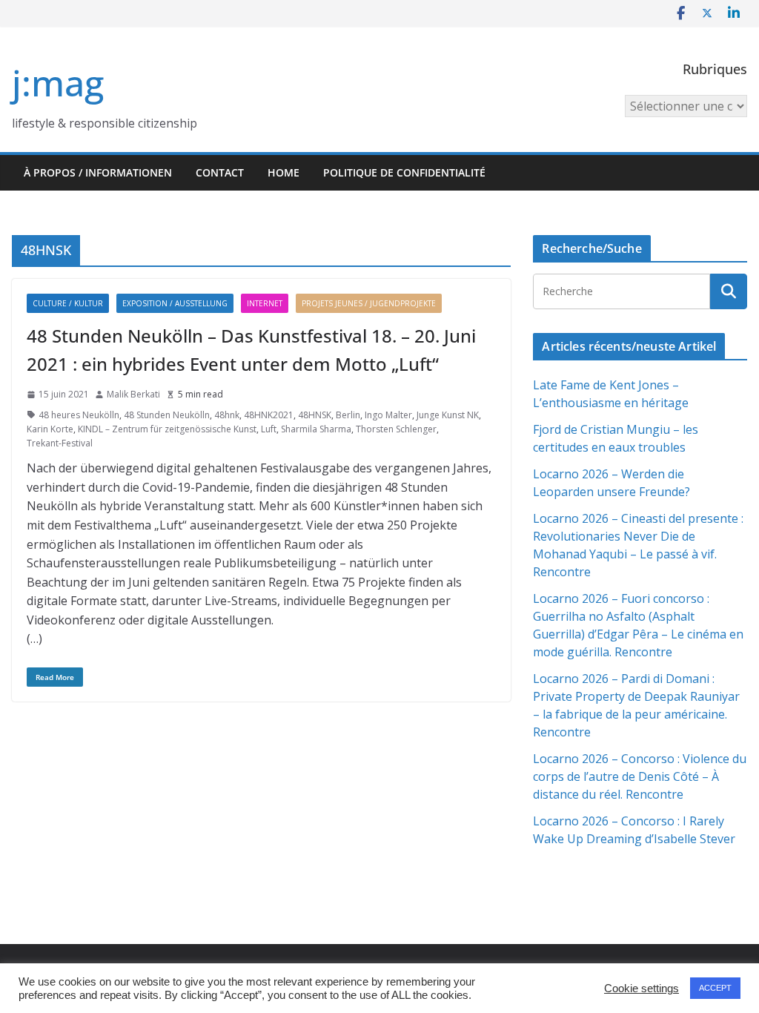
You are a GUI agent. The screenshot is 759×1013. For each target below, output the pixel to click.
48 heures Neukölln (79, 415)
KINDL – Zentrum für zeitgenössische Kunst (167, 429)
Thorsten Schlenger (396, 429)
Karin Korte (50, 429)
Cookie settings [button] (641, 988)
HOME (283, 172)
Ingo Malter (388, 415)
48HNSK (314, 415)
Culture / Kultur (68, 303)
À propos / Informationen (98, 172)
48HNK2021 (269, 415)
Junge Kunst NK (448, 415)
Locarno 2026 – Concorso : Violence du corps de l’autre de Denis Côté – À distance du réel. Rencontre (639, 776)
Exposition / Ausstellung (175, 303)
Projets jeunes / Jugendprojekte (369, 303)
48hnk (226, 415)
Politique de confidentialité (404, 172)
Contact (220, 172)
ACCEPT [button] (715, 987)
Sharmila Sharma (316, 429)
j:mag (58, 83)
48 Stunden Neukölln (167, 415)
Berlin (348, 415)
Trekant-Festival (60, 443)
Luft (268, 429)
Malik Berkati (133, 394)
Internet (264, 303)
